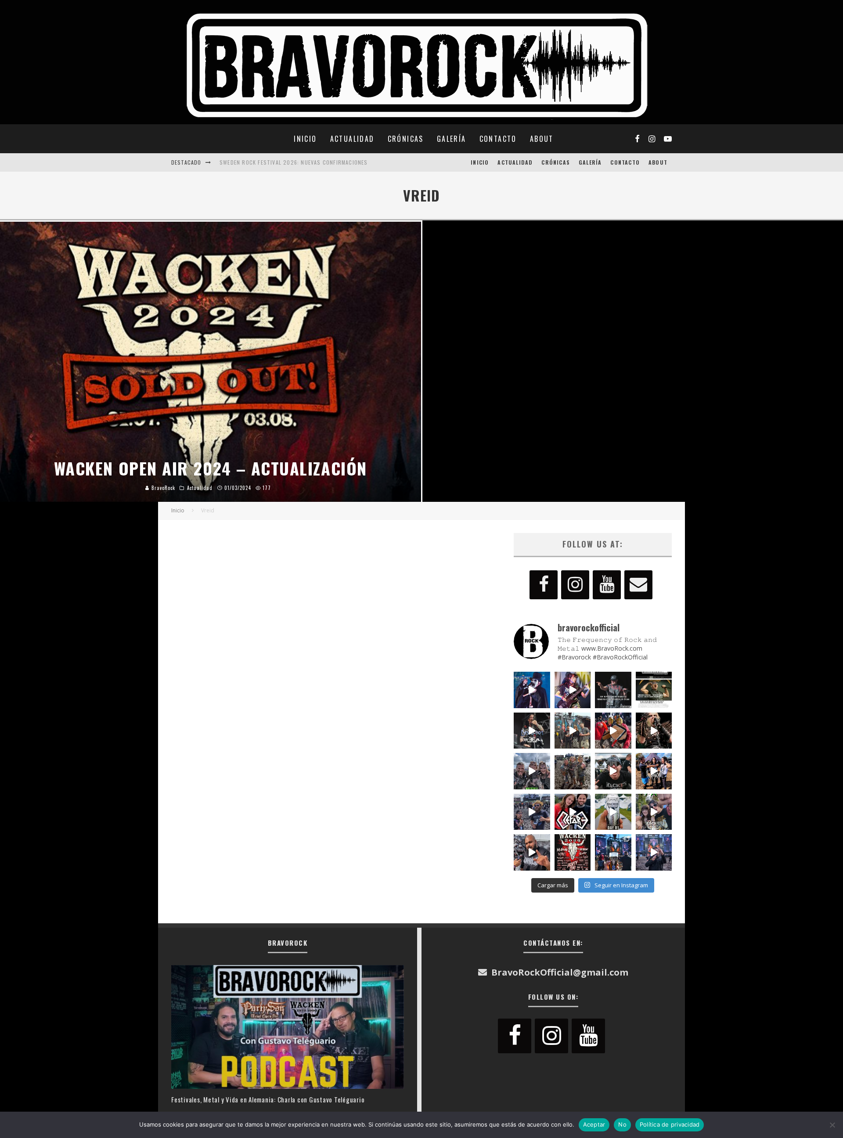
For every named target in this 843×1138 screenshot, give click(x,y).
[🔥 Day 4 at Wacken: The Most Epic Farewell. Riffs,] (573, 731)
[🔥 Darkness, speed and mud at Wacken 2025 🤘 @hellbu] (654, 731)
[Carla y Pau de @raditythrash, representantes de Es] (654, 812)
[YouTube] (607, 584)
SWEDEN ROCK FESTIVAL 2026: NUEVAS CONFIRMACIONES (294, 162)
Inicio (305, 138)
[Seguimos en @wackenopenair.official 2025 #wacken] (613, 852)
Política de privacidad (670, 1124)
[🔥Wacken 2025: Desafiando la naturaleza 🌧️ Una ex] (613, 771)
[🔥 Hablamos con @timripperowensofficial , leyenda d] (654, 690)
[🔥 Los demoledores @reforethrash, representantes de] (573, 812)
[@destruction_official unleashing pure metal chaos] (532, 731)
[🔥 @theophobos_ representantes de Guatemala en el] (654, 771)
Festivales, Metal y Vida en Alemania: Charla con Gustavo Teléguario (267, 1099)
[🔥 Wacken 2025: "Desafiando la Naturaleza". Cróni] (573, 771)
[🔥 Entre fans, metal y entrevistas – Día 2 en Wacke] (532, 771)
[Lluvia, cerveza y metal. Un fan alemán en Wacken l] (532, 812)
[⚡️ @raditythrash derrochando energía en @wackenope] (573, 690)
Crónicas (406, 138)
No (622, 1124)
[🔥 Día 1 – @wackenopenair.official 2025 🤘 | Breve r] (613, 812)
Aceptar (594, 1124)
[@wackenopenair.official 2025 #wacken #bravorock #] (654, 852)
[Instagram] (575, 584)
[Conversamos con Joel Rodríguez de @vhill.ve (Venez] (532, 852)
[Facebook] (544, 584)
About (542, 138)
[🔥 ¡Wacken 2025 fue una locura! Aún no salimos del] (573, 852)
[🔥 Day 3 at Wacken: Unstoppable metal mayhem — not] (613, 731)
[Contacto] (638, 584)
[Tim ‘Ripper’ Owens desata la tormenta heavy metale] (613, 690)
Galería (451, 138)
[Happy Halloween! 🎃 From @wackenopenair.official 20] (532, 690)
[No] (832, 1124)
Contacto (498, 138)
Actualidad (352, 138)
